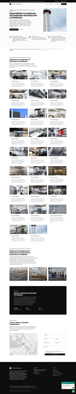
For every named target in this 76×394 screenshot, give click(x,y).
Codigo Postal (47, 342)
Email (46, 338)
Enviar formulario (55, 354)
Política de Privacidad (55, 351)
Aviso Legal (55, 369)
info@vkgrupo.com (37, 373)
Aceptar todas (57, 1)
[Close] (73, 383)
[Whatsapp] (73, 391)
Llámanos (21, 29)
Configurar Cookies (56, 375)
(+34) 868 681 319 (36, 372)
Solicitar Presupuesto (13, 29)
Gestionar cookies (63, 1)
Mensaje (46, 346)
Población (57, 342)
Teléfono (56, 338)
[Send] (73, 388)
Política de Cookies (56, 371)
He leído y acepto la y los (54, 352)
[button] (23, 344)
